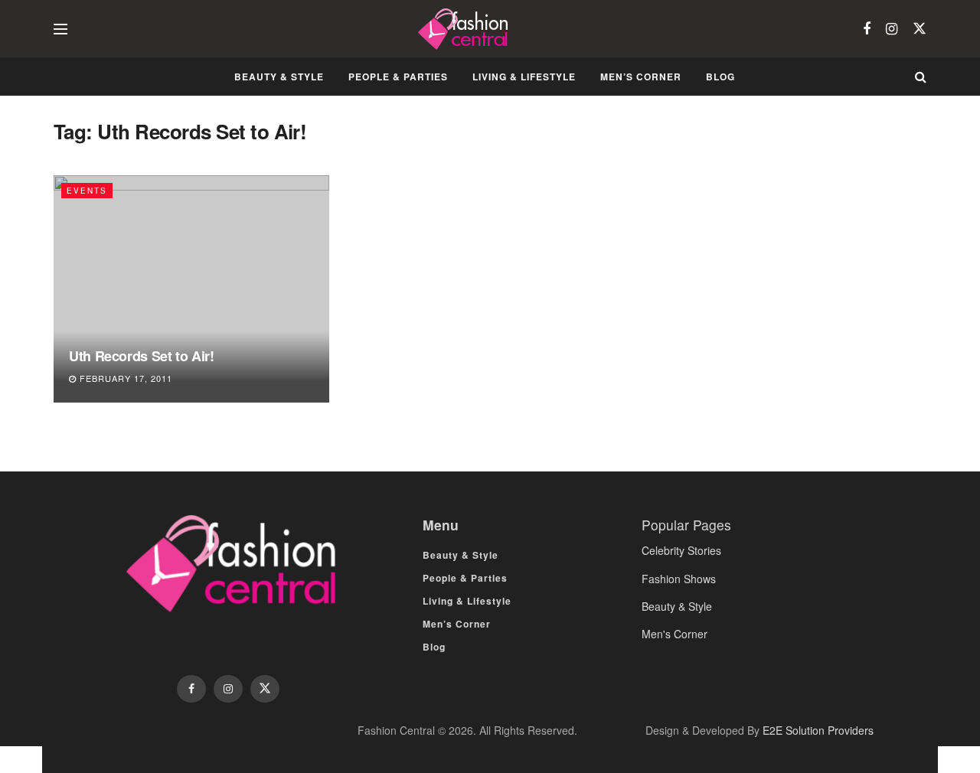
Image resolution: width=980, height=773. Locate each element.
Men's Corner (674, 633)
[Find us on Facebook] (867, 29)
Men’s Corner (640, 76)
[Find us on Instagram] (891, 29)
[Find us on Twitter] (919, 29)
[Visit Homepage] (465, 29)
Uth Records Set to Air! (141, 356)
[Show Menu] (60, 29)
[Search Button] (920, 76)
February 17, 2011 (124, 378)
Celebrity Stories (681, 550)
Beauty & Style (279, 76)
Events (87, 190)
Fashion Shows (679, 578)
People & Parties (398, 76)
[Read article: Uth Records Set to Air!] (191, 289)
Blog (720, 76)
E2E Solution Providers (818, 730)
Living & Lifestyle (524, 76)
